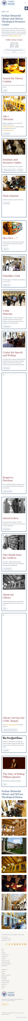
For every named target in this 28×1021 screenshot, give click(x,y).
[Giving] (25, 944)
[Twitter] (9, 944)
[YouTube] (17, 944)
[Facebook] (7, 944)
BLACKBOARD (4, 965)
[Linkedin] (20, 944)
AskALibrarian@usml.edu (15, 35)
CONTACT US (4, 984)
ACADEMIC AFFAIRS (6, 962)
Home (3, 11)
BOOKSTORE (4, 976)
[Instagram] (15, 944)
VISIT (3, 949)
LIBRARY (3, 973)
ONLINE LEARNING (5, 980)
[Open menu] (25, 3)
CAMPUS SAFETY (5, 954)
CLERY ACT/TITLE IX (6, 960)
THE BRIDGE (4, 978)
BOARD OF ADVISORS (6, 975)
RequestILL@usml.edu (8, 130)
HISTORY (3, 986)
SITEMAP (18, 1017)
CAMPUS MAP (4, 956)
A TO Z (3, 951)
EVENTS (3, 971)
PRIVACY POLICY (23, 1017)
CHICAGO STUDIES (5, 982)
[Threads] (12, 944)
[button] (26, 8)
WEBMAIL (4, 958)
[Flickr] (23, 944)
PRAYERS (3, 952)
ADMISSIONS (4, 969)
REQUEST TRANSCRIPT (6, 963)
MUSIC (3, 987)
